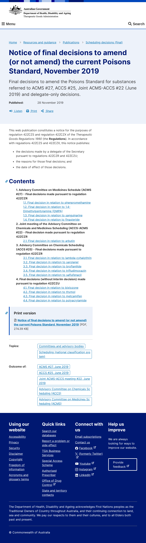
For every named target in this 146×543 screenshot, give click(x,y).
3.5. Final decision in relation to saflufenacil (52, 275)
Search (139, 24)
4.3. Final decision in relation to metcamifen (52, 296)
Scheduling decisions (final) (104, 42)
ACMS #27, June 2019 (53, 366)
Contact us (82, 442)
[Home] (40, 11)
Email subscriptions (88, 436)
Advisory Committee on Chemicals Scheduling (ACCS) (64, 391)
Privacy (14, 442)
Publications (71, 42)
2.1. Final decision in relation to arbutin (49, 241)
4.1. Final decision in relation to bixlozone (50, 287)
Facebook (86, 448)
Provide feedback (120, 466)
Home (13, 42)
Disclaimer (16, 453)
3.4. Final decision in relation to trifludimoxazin (54, 270)
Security (14, 448)
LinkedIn (85, 475)
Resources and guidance (39, 42)
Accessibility (17, 436)
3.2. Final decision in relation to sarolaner (51, 262)
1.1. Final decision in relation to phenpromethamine (57, 202)
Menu (10, 24)
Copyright (15, 459)
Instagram (86, 469)
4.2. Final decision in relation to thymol (49, 292)
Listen (17, 111)
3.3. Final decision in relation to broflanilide (52, 266)
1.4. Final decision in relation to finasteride (51, 219)
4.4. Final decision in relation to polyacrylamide (55, 300)
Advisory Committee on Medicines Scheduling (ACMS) (64, 401)
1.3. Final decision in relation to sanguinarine (52, 215)
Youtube (85, 463)
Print (33, 111)
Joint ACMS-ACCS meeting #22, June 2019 (64, 381)
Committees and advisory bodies (61, 346)
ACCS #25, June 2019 (54, 372)
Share (49, 111)
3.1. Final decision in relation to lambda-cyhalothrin (57, 258)
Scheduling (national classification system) (64, 354)
